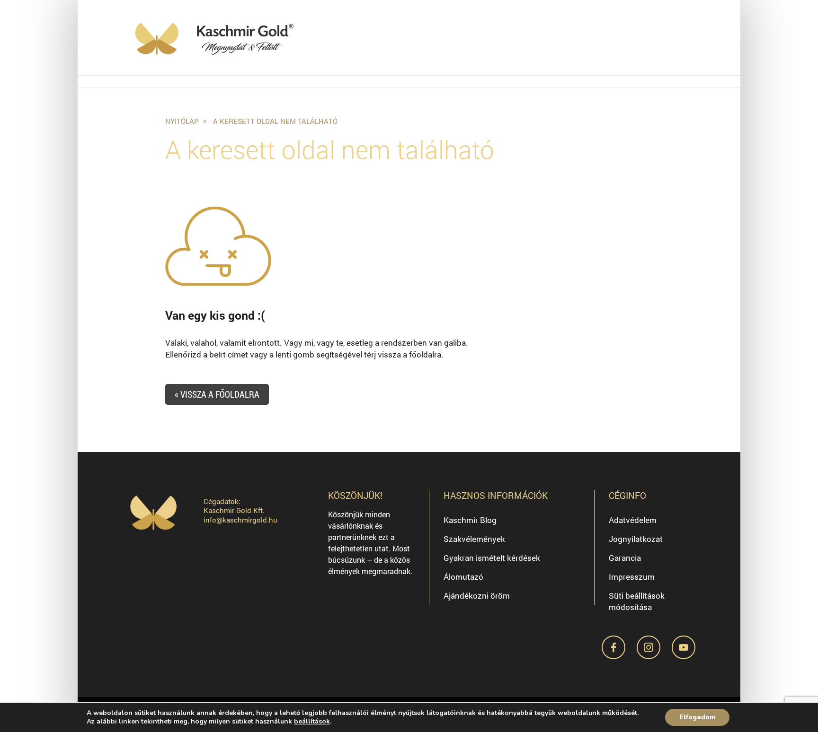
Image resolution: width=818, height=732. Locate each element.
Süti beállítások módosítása (637, 601)
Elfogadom (697, 717)
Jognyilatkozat (636, 538)
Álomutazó (463, 576)
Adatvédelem (633, 519)
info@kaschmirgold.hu (240, 519)
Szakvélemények (474, 538)
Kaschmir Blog (470, 519)
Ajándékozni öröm (477, 595)
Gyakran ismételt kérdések (492, 557)
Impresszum (632, 576)
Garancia (625, 557)
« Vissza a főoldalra (217, 394)
